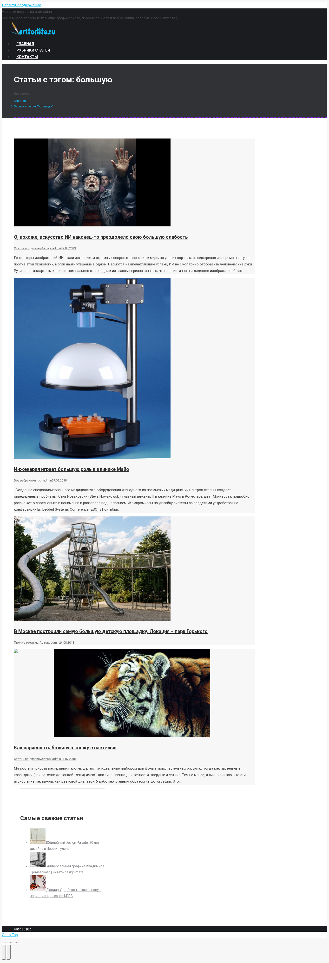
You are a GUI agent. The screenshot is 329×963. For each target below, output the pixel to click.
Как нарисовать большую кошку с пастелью (65, 748)
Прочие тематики (26, 642)
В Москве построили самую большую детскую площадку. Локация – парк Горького (111, 631)
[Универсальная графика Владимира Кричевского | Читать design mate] (38, 866)
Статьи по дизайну (27, 248)
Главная (20, 101)
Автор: (51, 248)
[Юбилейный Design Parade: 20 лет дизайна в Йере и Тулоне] (38, 842)
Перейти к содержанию (21, 5)
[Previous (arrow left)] (4, 952)
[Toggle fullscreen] (13, 942)
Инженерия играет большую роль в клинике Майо (71, 469)
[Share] (9, 942)
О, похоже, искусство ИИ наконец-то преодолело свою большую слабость (101, 237)
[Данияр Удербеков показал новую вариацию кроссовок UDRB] (38, 890)
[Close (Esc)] (4, 942)
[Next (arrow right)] (9, 952)
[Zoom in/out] (18, 942)
